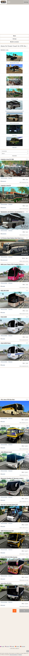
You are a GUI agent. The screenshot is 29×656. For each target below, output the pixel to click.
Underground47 (5, 260)
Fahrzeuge (10, 178)
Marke (14, 35)
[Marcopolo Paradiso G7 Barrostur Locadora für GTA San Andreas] (14, 488)
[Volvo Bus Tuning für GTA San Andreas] (14, 435)
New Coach (14, 135)
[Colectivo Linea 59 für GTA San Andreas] (14, 93)
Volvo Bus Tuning (5, 425)
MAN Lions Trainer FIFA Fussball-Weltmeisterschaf (13, 264)
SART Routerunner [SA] (7, 530)
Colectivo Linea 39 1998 (14, 86)
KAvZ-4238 (4, 316)
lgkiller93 (3, 447)
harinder (3, 421)
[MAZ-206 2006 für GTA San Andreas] (14, 300)
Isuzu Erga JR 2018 (6, 583)
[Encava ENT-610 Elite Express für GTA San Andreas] (14, 566)
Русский (2, 646)
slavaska (3, 286)
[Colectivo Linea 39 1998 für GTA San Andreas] (14, 81)
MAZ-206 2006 (5, 290)
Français (12, 646)
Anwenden (14, 155)
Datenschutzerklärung (14, 654)
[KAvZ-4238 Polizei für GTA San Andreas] (14, 352)
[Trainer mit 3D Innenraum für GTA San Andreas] (14, 117)
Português (23, 646)
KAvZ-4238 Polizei (6, 343)
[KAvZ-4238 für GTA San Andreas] (14, 326)
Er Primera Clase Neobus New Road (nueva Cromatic (13, 238)
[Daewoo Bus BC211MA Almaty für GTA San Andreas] (14, 69)
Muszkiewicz (4, 233)
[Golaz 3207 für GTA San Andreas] (14, 141)
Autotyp (14, 38)
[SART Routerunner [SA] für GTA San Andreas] (14, 540)
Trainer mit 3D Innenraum (14, 123)
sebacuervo (4, 181)
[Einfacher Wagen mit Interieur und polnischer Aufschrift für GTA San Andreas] (14, 105)
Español (17, 646)
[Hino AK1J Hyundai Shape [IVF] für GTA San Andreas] (14, 514)
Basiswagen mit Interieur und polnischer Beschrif (14, 111)
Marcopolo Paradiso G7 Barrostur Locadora (12, 478)
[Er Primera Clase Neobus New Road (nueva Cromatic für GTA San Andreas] (14, 247)
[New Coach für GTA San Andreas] (14, 129)
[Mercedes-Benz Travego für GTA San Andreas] (14, 57)
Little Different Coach (6, 452)
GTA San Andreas (4, 178)
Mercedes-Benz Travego (14, 62)
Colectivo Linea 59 (14, 99)
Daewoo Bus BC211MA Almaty (14, 74)
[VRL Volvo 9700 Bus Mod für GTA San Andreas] (14, 409)
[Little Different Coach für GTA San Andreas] (14, 461)
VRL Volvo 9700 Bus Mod (8, 399)
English (7, 646)
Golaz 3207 (14, 147)
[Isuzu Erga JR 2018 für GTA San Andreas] (14, 593)
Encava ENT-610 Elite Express (9, 557)
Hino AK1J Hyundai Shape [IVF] (9, 504)
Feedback (20, 654)
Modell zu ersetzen (14, 41)
